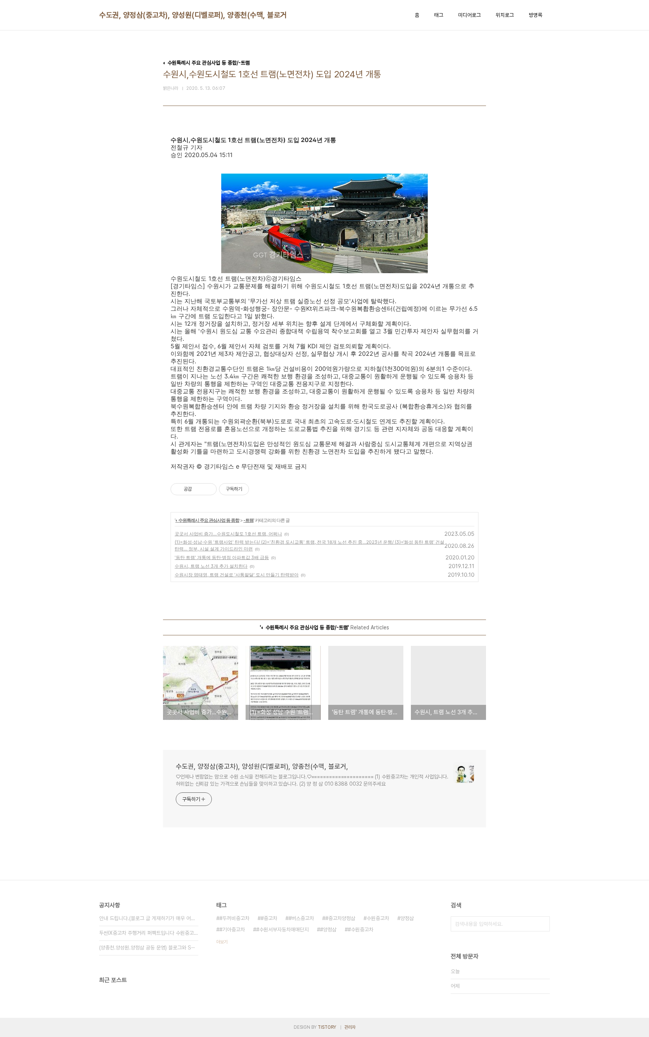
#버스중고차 (301, 918)
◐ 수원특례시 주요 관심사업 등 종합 (207, 520)
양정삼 (407, 918)
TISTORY (327, 1027)
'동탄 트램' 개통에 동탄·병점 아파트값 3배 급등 (222, 557)
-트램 (248, 520)
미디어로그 (469, 15)
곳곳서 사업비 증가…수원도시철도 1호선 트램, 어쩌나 (228, 534)
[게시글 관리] (208, 489)
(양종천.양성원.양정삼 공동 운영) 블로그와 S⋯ (147, 948)
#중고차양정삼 (340, 918)
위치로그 (505, 15)
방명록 (535, 15)
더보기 (222, 942)
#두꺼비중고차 (234, 918)
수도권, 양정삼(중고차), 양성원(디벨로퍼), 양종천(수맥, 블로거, (194, 15)
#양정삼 (328, 930)
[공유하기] (199, 489)
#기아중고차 (232, 930)
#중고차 (269, 918)
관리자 (350, 1027)
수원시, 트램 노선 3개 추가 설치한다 (211, 566)
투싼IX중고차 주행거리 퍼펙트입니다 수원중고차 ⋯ (148, 933)
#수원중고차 (360, 930)
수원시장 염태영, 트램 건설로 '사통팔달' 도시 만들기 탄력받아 (237, 574)
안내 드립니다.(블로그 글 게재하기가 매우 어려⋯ (148, 918)
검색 (542, 924)
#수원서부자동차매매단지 (282, 930)
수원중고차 (378, 918)
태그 (438, 15)
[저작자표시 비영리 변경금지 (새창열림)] (259, 489)
